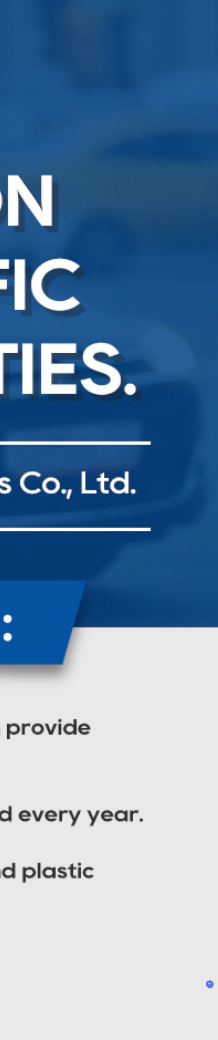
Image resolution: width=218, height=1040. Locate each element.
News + (136, 6)
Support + (120, 6)
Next (213, 520)
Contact (151, 6)
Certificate (106, 12)
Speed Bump (92, 11)
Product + (87, 6)
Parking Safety (89, 12)
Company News (140, 12)
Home (73, 6)
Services (119, 12)
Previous (5, 520)
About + (104, 6)
